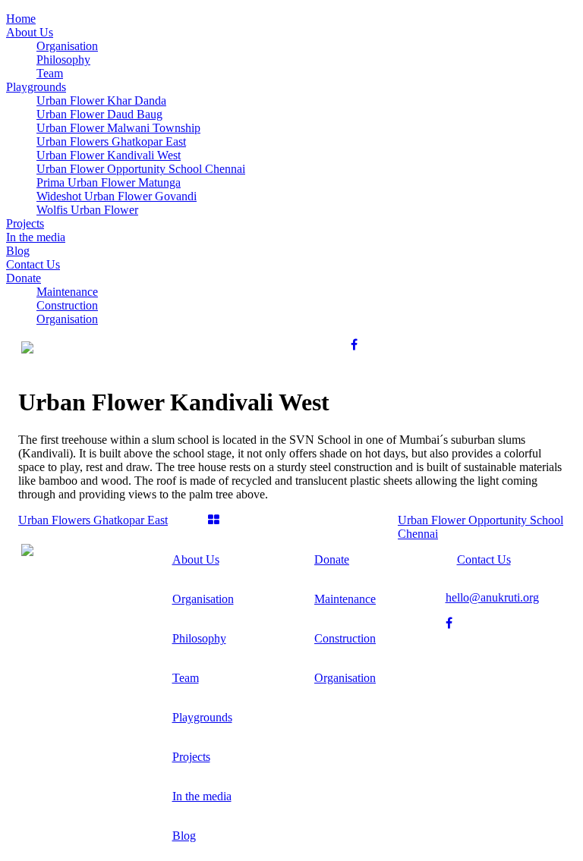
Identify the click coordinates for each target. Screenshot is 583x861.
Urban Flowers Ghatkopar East (93, 520)
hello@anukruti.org (492, 597)
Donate (331, 559)
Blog (184, 835)
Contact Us (484, 559)
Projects (191, 756)
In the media (202, 796)
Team (185, 677)
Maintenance (345, 598)
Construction (345, 638)
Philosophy (199, 638)
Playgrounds (202, 717)
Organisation (203, 598)
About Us (195, 559)
